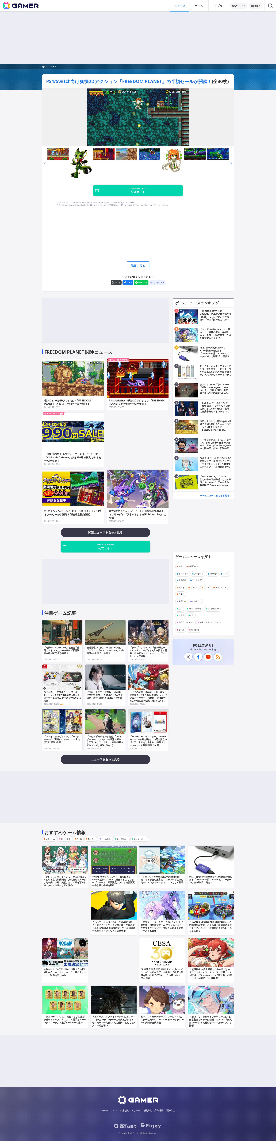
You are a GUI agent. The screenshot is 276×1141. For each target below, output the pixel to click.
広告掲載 (158, 1110)
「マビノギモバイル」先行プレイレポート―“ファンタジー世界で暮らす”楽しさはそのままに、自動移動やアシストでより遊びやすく (105, 741)
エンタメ (194, 587)
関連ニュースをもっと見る (105, 532)
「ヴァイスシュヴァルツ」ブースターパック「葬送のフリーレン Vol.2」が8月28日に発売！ (62, 739)
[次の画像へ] (138, 117)
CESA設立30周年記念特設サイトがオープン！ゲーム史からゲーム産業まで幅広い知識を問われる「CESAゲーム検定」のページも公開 (162, 974)
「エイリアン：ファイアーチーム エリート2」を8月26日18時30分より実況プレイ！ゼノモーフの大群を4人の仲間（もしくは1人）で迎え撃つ (113, 1021)
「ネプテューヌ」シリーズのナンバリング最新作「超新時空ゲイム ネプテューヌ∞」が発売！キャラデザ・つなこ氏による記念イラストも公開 (162, 926)
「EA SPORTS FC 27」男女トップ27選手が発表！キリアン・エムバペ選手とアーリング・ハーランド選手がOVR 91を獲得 (65, 1019)
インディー (183, 574)
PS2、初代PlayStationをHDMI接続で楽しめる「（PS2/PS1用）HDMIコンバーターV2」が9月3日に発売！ (210, 879)
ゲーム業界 (106, 838)
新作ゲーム (50, 838)
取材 (180, 608)
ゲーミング (197, 580)
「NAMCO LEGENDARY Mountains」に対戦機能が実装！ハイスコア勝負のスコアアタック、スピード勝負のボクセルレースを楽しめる (210, 926)
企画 (192, 615)
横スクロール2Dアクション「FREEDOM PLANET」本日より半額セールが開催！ (67, 402)
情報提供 (147, 1110)
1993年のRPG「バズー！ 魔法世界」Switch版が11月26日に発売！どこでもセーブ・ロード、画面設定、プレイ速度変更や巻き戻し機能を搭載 (113, 881)
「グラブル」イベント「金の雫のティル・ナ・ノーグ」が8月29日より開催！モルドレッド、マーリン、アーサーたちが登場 (148, 652)
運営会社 (170, 1110)
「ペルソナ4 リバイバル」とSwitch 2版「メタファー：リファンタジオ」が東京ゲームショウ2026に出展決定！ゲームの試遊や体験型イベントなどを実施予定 (113, 926)
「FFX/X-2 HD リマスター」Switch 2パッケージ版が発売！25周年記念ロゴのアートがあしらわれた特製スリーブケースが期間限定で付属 (148, 741)
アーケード (198, 574)
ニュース (180, 6)
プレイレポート (195, 608)
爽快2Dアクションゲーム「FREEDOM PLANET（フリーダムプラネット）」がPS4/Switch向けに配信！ (137, 514)
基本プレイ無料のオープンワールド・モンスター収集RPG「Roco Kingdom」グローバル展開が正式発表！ (162, 1019)
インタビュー (213, 608)
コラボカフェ (220, 587)
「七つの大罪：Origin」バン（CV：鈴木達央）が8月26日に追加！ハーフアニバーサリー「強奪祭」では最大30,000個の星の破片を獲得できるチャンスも (148, 697)
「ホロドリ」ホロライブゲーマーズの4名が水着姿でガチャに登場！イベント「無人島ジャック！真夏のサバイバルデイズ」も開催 (210, 1021)
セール (181, 630)
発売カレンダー (238, 5)
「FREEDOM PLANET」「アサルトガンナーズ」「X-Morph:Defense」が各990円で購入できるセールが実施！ (72, 457)
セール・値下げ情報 (118, 359)
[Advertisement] (138, 37)
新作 (180, 566)
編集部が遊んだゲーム (209, 622)
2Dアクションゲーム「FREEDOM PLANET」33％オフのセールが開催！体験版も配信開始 (72, 512)
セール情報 (65, 838)
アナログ (213, 574)
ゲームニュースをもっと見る (214, 495)
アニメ (181, 594)
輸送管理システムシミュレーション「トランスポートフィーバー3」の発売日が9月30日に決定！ (105, 650)
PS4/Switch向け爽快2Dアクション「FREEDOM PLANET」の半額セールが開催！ (129, 81)
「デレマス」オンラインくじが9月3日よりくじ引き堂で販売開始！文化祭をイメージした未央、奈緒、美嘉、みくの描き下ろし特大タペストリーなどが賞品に (65, 881)
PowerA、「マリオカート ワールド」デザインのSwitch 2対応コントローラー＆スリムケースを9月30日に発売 (62, 696)
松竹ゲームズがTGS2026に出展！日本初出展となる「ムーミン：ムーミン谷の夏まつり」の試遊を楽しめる (65, 972)
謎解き (181, 587)
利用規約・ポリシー (130, 1110)
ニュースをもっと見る (105, 759)
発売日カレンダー (186, 622)
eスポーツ (196, 601)
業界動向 (182, 601)
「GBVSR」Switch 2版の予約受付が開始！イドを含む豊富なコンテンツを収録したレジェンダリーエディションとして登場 (162, 879)
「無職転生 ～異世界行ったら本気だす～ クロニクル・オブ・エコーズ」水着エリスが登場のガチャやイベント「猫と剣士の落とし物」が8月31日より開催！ (210, 974)
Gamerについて (109, 1110)
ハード (225, 574)
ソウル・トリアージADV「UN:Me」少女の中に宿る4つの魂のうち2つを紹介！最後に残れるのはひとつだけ (105, 694)
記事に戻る (138, 266)
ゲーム (199, 6)
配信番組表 (255, 5)
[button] (44, 163)
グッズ (206, 587)
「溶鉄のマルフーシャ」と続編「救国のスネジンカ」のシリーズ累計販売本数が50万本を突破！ (61, 650)
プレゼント (195, 630)
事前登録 (192, 566)
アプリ (218, 6)
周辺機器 (182, 580)
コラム (181, 615)
